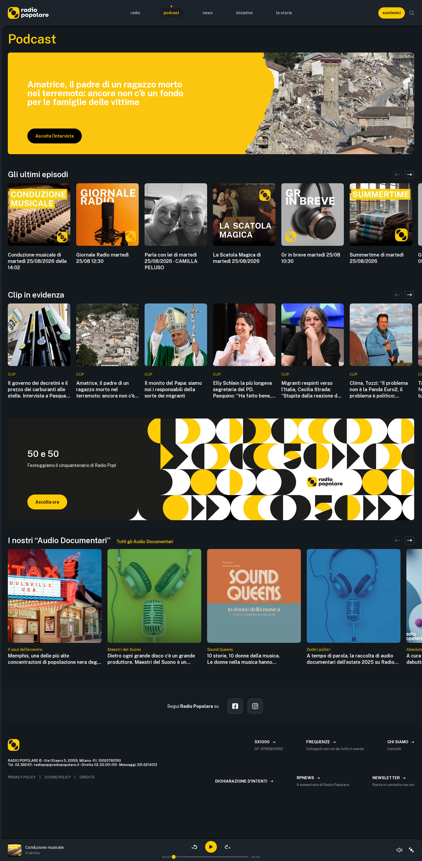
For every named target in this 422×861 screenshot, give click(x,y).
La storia (284, 13)
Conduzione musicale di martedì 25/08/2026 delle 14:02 (37, 261)
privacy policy (22, 777)
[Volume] (399, 850)
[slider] (174, 857)
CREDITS (87, 777)
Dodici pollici (318, 649)
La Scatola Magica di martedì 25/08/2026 (237, 258)
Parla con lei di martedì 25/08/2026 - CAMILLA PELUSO (171, 261)
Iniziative (244, 13)
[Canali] (411, 850)
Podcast (171, 13)
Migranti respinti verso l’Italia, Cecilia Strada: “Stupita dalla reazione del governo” (311, 389)
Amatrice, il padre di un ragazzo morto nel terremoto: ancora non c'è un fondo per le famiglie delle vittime (105, 389)
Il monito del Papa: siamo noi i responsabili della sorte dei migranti (173, 389)
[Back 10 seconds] (194, 847)
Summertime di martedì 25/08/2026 (377, 258)
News (208, 13)
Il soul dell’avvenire (25, 649)
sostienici (391, 13)
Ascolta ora (47, 502)
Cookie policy (57, 777)
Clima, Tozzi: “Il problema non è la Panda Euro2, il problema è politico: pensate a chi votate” (379, 389)
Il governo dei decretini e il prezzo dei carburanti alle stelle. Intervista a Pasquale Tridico (39, 389)
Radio (135, 13)
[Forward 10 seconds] (228, 847)
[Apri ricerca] (411, 13)
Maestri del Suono (124, 649)
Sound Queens (220, 649)
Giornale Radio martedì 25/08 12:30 (102, 258)
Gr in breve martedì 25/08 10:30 (310, 258)
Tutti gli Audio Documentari (144, 541)
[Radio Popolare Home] (28, 13)
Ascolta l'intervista (54, 136)
